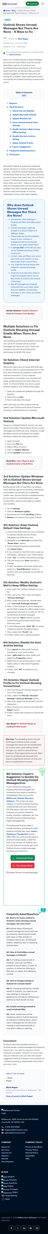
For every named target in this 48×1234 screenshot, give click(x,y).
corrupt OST (18, 247)
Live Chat (33, 3)
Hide (24, 95)
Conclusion (14, 154)
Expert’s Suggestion (21, 146)
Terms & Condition (34, 1146)
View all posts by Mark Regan (19, 1096)
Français (14, 1189)
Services (5, 1149)
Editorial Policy (15, 54)
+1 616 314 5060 (12, 1126)
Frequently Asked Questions (22, 150)
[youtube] (30, 1227)
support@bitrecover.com (16, 1129)
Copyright (30, 1155)
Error (7, 20)
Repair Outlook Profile (22, 142)
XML (27, 1158)
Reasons (13, 103)
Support (5, 1155)
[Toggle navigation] (43, 3)
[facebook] (11, 1227)
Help (7, 1199)
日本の (15, 1192)
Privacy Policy (31, 1149)
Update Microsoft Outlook (24, 114)
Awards (4, 1158)
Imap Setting (11, 1195)
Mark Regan (23, 39)
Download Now (24, 858)
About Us (5, 1146)
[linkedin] (24, 1227)
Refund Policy (31, 1152)
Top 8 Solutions (16, 107)
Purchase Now (24, 865)
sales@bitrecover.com (15, 1132)
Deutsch (13, 1179)
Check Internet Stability (23, 110)
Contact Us (6, 1152)
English (10, 1176)
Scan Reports (7, 1161)
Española (12, 1183)
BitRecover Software (27, 1217)
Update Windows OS (21, 118)
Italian (10, 1186)
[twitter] (18, 1227)
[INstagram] (36, 1227)
